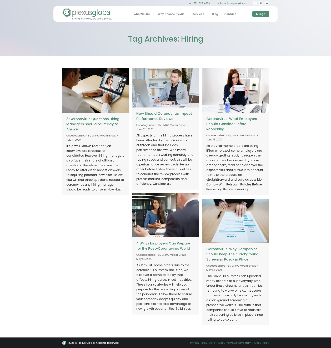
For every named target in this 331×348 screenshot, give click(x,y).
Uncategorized (76, 135)
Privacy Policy (198, 343)
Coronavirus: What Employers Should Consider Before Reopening (231, 123)
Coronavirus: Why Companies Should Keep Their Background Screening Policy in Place (232, 254)
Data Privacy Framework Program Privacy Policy (239, 343)
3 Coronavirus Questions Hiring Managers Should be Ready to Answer (92, 124)
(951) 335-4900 (201, 3)
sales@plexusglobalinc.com (233, 3)
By (102, 135)
